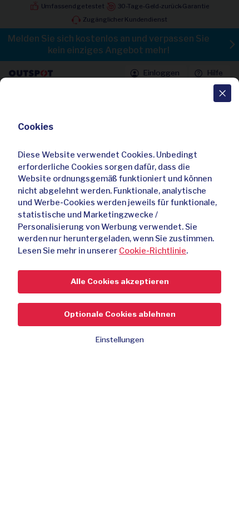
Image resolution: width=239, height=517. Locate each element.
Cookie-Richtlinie (152, 251)
